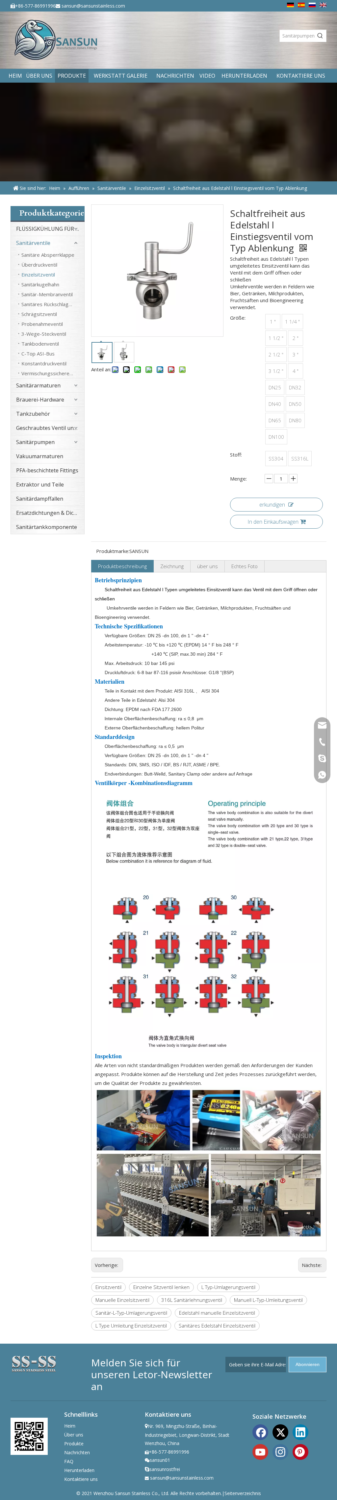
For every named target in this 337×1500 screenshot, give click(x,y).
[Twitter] (280, 1431)
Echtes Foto (244, 566)
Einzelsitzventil (38, 274)
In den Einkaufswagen (272, 521)
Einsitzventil (108, 1287)
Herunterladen (79, 1470)
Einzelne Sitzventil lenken (161, 1287)
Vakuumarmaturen (39, 456)
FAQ (68, 1461)
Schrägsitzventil (39, 314)
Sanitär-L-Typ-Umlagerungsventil (131, 1312)
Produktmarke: (112, 551)
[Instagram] (280, 1451)
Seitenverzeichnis (242, 1493)
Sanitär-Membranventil (47, 294)
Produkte (74, 1443)
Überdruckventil (39, 264)
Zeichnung (172, 566)
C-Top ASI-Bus (38, 353)
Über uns (73, 1435)
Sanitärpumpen (35, 442)
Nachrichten (77, 1452)
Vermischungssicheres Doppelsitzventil (52, 373)
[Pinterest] (300, 1451)
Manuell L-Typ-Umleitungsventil (268, 1300)
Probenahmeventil (42, 324)
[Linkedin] (300, 1431)
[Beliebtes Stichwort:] (320, 36)
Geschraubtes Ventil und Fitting (50, 428)
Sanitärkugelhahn (40, 284)
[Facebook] (260, 1431)
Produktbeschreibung (122, 566)
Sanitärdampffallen (39, 498)
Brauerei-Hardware (40, 399)
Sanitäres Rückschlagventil (51, 304)
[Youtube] (260, 1451)
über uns (207, 566)
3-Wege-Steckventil (43, 333)
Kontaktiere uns (81, 1479)
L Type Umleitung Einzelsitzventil (131, 1325)
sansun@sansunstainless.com (93, 6)
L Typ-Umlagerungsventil (228, 1287)
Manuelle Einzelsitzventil (122, 1300)
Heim (69, 1426)
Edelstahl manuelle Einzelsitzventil (217, 1312)
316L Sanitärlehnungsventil (191, 1300)
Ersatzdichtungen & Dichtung (50, 512)
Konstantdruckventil (43, 363)
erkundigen (272, 504)
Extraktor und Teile (40, 484)
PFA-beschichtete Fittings (47, 470)
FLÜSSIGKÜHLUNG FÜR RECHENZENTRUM (50, 228)
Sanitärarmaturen (38, 385)
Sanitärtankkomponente (46, 527)
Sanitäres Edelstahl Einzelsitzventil (217, 1325)
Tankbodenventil (40, 343)
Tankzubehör (33, 413)
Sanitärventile (33, 243)
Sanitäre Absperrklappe (47, 254)
